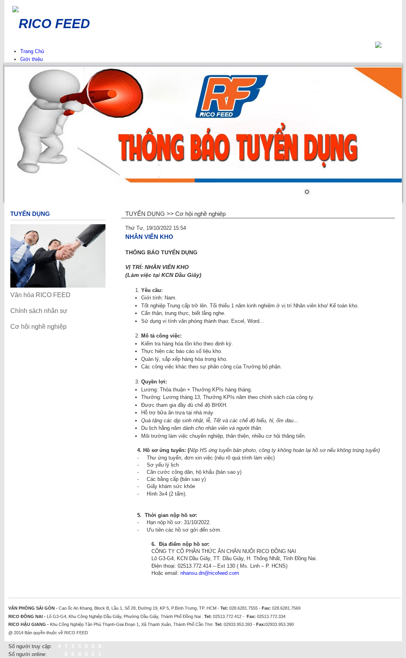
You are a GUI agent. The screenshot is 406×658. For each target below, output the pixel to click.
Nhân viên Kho (149, 236)
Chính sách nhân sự (38, 310)
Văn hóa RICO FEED (40, 295)
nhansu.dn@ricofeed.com (209, 573)
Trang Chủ (32, 51)
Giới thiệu (31, 59)
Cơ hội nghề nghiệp (38, 326)
